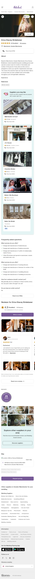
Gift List (3, 541)
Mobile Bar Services (6, 499)
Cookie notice (14, 534)
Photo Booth (17, 510)
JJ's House (8, 143)
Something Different (19, 499)
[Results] (2, 16)
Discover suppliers (17, 443)
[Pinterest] (9, 558)
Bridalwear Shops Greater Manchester (11, 469)
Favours (9, 505)
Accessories (4, 513)
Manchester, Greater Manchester (13, 46)
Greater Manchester (19, 11)
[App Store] (7, 550)
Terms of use (12, 532)
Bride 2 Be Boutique (11, 195)
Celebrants (13, 519)
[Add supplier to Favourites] (32, 16)
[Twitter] (6, 558)
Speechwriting (24, 502)
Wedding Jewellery (6, 522)
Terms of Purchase (23, 532)
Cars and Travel (25, 507)
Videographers (15, 507)
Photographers (5, 507)
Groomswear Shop (15, 513)
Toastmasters (4, 519)
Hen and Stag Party (23, 516)
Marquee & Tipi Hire (6, 510)
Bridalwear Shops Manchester (9, 472)
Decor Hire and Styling (21, 496)
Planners (25, 510)
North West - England (6, 11)
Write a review (17, 314)
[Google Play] (19, 550)
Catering (23, 505)
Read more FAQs (18, 296)
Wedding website (11, 541)
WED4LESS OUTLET (11, 117)
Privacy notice (4, 534)
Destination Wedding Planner (8, 516)
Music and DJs (14, 502)
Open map (29, 459)
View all (29, 34)
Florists (29, 505)
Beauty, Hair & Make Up (7, 496)
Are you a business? (25, 536)
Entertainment (4, 502)
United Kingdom (9, 566)
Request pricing (17, 478)
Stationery (15, 505)
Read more (4, 81)
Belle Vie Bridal (10, 221)
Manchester (30, 11)
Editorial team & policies (17, 539)
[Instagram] (13, 558)
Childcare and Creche (24, 519)
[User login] (32, 7)
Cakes (3, 505)
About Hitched (5, 539)
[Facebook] (2, 558)
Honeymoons (25, 513)
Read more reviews (16, 381)
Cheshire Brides (10, 169)
